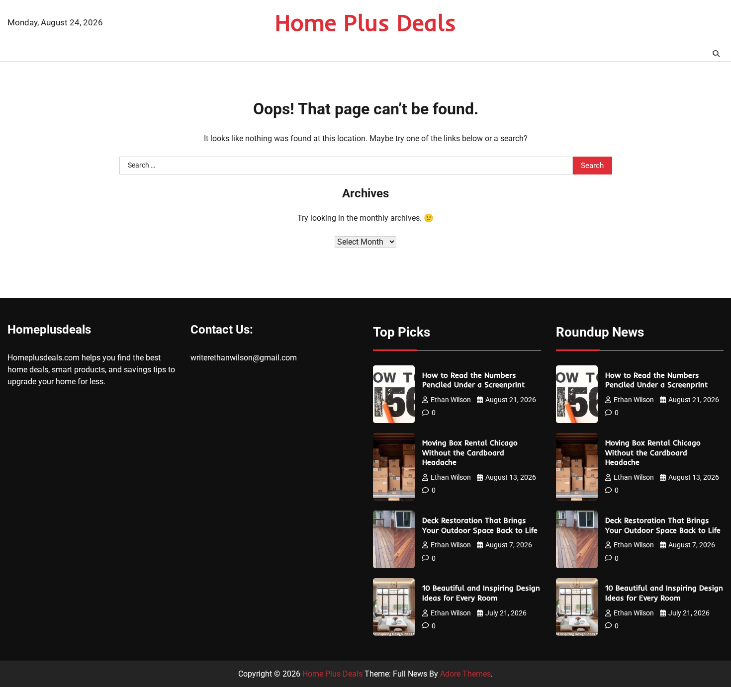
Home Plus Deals (365, 22)
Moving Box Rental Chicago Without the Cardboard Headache (470, 452)
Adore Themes (465, 674)
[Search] (716, 53)
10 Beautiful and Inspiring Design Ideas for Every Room (481, 592)
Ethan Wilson (451, 400)
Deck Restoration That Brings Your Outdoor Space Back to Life (480, 525)
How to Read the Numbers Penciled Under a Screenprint (473, 380)
